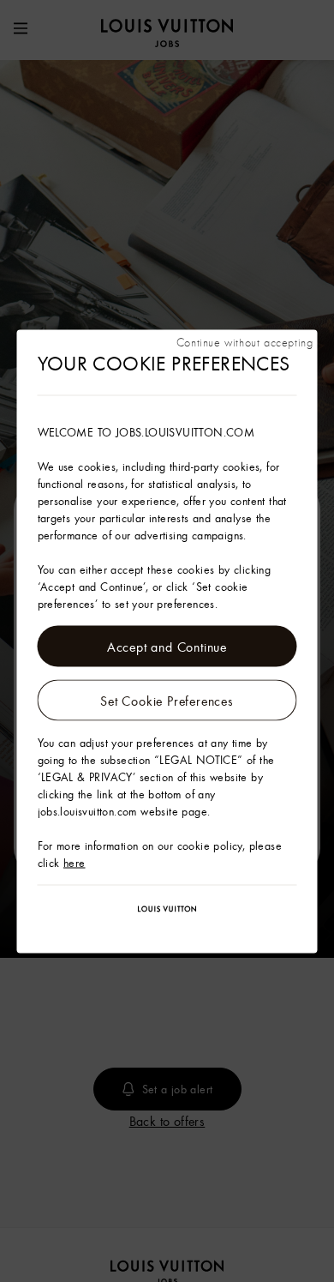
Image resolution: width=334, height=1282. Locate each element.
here (74, 862)
